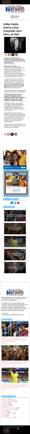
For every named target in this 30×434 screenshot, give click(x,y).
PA (2, 406)
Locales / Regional (7, 401)
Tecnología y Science (8, 409)
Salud (3, 410)
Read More (4, 343)
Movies (4, 416)
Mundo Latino (6, 400)
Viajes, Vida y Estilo (7, 417)
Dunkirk (4, 404)
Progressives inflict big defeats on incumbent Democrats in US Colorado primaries (15, 363)
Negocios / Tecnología (9, 408)
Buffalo (4, 402)
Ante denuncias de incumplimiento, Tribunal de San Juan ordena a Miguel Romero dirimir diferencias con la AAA (14, 340)
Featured (4, 398)
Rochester (5, 405)
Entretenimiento (7, 413)
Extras (4, 414)
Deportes (5, 412)
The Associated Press (10, 63)
